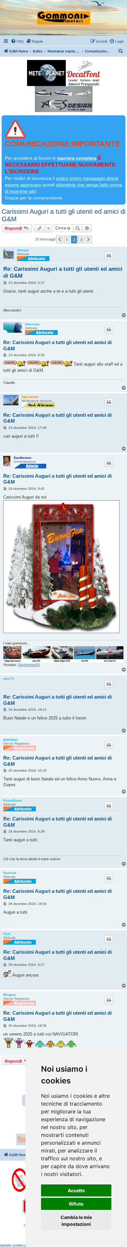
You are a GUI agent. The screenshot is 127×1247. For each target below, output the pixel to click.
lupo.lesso (30, 397)
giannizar (10, 739)
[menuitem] (17, 41)
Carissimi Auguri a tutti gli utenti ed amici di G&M (63, 215)
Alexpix (23, 250)
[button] (59, 239)
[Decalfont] (83, 73)
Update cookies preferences (21, 1245)
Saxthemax (23, 457)
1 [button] (67, 239)
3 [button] (81, 239)
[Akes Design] (63, 99)
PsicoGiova (12, 800)
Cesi (6, 933)
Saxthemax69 (29, 665)
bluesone (32, 324)
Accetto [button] (76, 1190)
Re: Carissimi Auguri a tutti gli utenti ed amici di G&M (62, 272)
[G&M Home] (63, 15)
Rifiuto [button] (76, 1204)
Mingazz (9, 994)
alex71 (8, 678)
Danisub (9, 873)
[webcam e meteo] (46, 73)
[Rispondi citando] (109, 255)
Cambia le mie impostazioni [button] (76, 1220)
